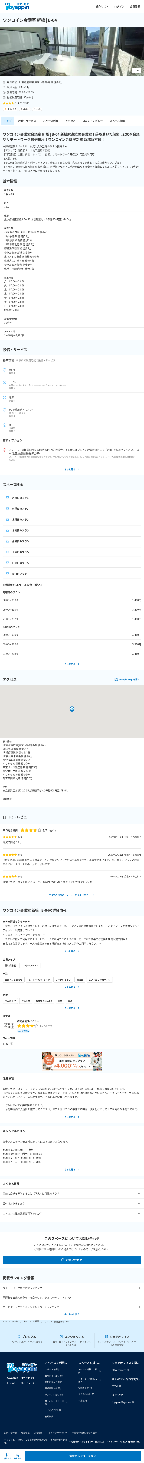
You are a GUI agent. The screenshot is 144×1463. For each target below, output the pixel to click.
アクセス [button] (70, 120)
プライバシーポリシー (56, 1432)
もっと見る (69, 469)
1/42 (136, 70)
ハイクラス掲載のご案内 (87, 1380)
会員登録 (135, 6)
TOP (5, 1321)
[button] (72, 51)
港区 (26, 1321)
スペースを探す (52, 1369)
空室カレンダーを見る (83, 1456)
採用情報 (38, 1432)
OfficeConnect (119, 1370)
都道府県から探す (53, 1388)
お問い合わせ (74, 1260)
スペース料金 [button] (50, 120)
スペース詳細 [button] (117, 120)
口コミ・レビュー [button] (93, 120)
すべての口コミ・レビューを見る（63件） (70, 894)
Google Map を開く (129, 679)
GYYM (115, 1386)
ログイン (119, 6)
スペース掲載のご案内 (87, 1371)
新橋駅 (36, 1321)
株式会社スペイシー (28, 1021)
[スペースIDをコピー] (12, 1043)
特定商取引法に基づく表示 (84, 1432)
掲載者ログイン (85, 1387)
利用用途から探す (53, 1381)
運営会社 (25, 1432)
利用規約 (49, 1416)
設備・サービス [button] (27, 120)
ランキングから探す (54, 1394)
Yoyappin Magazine (121, 1402)
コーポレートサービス (54, 1402)
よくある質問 (51, 1410)
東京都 (15, 1321)
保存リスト (102, 6)
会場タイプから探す (54, 1375)
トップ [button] (7, 120)
